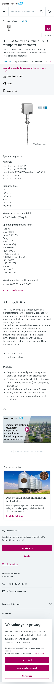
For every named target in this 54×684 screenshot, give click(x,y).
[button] (27, 548)
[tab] (8, 61)
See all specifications (13, 290)
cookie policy (39, 653)
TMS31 (23, 21)
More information (10, 564)
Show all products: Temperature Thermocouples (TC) (24, 69)
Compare (47, 34)
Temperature (11, 21)
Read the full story (14, 516)
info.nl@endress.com (16, 591)
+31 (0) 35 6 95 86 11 (17, 584)
